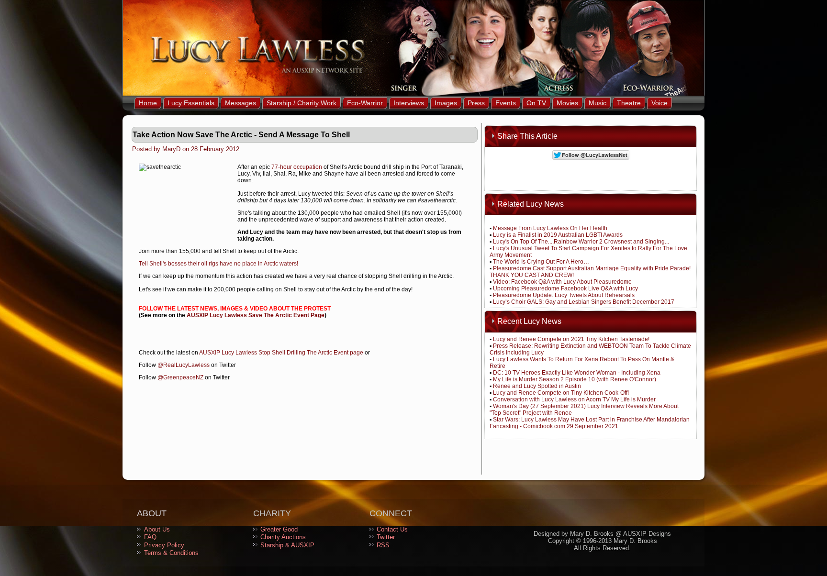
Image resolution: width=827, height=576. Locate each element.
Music (597, 103)
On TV (536, 103)
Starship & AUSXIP (287, 545)
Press (476, 103)
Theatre (629, 103)
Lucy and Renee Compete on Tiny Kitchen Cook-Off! (561, 392)
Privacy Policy (164, 545)
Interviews (408, 103)
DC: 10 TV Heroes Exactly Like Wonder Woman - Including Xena (576, 372)
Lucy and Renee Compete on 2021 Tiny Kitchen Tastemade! (571, 339)
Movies (567, 103)
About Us (157, 529)
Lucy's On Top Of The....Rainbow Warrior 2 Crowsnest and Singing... (581, 241)
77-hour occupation (296, 167)
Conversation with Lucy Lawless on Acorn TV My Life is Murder (574, 399)
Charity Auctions (283, 537)
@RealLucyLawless (183, 365)
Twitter (386, 537)
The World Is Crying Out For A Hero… (541, 261)
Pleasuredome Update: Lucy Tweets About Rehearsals (564, 295)
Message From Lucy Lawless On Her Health (550, 228)
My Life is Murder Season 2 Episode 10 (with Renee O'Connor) (574, 379)
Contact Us (392, 529)
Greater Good (279, 529)
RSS (383, 545)
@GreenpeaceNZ (180, 377)
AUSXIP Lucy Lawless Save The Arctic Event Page (255, 315)
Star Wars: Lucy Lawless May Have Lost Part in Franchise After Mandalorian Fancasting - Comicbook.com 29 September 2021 (590, 423)
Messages (240, 103)
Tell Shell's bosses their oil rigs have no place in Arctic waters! (218, 263)
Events (505, 103)
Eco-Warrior (365, 103)
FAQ (150, 537)
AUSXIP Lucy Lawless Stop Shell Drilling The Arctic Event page (281, 352)
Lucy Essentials (191, 103)
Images (446, 103)
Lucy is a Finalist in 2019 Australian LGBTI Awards (558, 235)
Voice (659, 103)
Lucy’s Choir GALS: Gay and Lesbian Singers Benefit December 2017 (583, 302)
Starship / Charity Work (301, 103)
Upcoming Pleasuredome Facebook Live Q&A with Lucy (565, 288)
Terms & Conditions (171, 552)
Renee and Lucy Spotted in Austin (537, 386)
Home (148, 103)
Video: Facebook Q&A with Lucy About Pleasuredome (562, 281)
